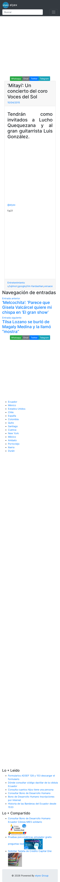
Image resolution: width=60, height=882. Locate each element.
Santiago (13, 426)
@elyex (11, 204)
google (22, 286)
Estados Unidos (16, 408)
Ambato (12, 440)
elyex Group (41, 875)
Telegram (44, 78)
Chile (11, 412)
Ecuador (12, 401)
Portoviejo (14, 443)
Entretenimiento (16, 282)
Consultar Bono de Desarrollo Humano (29, 793)
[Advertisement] (30, 46)
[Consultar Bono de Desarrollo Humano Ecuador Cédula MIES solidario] (17, 829)
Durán (11, 450)
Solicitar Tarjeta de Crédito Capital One (30, 851)
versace (48, 286)
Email (25, 78)
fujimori (13, 286)
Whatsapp (16, 78)
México (12, 405)
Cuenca (12, 429)
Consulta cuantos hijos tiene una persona (30, 789)
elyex (13, 5)
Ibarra (11, 447)
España (12, 415)
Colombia (13, 419)
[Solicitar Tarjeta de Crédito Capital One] (15, 859)
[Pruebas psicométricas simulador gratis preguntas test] (33, 843)
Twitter (34, 78)
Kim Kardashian (34, 286)
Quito (11, 422)
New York (13, 433)
